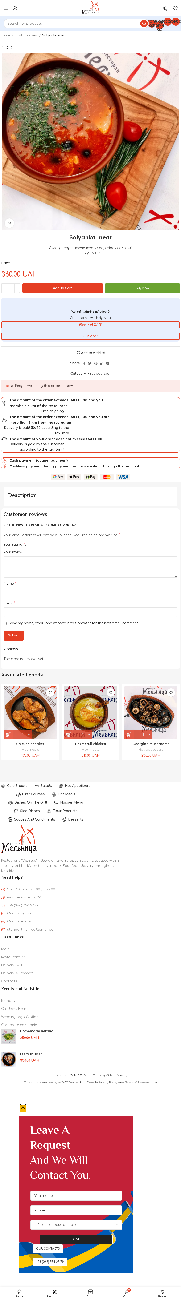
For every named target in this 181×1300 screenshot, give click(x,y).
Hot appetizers (150, 749)
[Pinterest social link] (96, 363)
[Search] (144, 23)
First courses (26, 35)
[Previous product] (2, 47)
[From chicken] (8, 1059)
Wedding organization (19, 1017)
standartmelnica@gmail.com (32, 929)
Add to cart (62, 288)
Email (9, 603)
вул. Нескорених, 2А (24, 897)
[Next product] (11, 47)
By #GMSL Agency (115, 1075)
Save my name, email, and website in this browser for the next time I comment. (74, 623)
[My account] (15, 8)
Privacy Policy (107, 1082)
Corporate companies (20, 1025)
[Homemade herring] (8, 1036)
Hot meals (30, 749)
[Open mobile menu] (6, 8)
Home (5, 35)
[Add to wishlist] (50, 692)
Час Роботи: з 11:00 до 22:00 (31, 889)
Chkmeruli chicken (90, 744)
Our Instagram (19, 913)
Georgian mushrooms (150, 744)
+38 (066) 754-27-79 (23, 905)
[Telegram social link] (108, 363)
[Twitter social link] (90, 363)
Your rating (14, 544)
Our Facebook (19, 921)
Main (5, 949)
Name (10, 583)
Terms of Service (136, 1082)
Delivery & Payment (17, 973)
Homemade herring (36, 1031)
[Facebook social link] (84, 363)
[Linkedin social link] (102, 363)
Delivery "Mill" (12, 965)
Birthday (8, 1000)
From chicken (31, 1054)
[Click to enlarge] (9, 223)
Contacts (9, 981)
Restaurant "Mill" (15, 957)
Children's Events (15, 1008)
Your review (14, 552)
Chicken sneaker (30, 744)
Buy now (142, 288)
